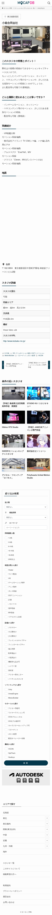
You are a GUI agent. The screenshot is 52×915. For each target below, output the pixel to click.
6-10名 (7, 353)
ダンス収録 (12, 591)
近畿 (5, 840)
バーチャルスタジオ (15, 679)
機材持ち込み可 (14, 661)
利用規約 (7, 885)
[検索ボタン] (49, 3)
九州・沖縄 (7, 846)
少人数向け (12, 636)
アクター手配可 (14, 708)
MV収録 (11, 612)
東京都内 (7, 823)
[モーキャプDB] (26, 3)
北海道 (6, 812)
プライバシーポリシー (12, 891)
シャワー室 (12, 666)
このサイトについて (11, 868)
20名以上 (11, 559)
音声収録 (11, 608)
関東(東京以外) (9, 829)
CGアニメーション (37, 353)
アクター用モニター (15, 674)
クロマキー (12, 627)
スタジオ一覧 (8, 863)
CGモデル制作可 (14, 721)
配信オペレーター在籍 (16, 738)
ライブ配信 (12, 574)
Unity (10, 689)
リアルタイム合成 (14, 616)
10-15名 (11, 550)
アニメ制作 (12, 586)
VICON (40, 355)
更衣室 (10, 670)
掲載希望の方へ (9, 874)
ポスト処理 (31, 355)
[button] (4, 37)
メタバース (12, 604)
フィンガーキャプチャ (16, 644)
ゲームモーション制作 (23, 353)
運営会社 (7, 896)
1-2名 (10, 538)
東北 (5, 818)
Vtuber (10, 570)
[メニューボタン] (3, 3)
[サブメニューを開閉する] (47, 818)
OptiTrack (11, 753)
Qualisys (11, 757)
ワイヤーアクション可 (16, 712)
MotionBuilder (9, 355)
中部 (5, 834)
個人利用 (11, 649)
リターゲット (22, 355)
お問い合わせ (8, 902)
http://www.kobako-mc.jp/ (14, 340)
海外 (5, 851)
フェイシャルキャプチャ (17, 640)
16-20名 (11, 555)
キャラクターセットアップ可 (19, 725)
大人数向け (12, 631)
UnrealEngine (13, 693)
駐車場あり (12, 653)
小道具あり (12, 657)
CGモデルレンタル (15, 717)
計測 (10, 599)
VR (14, 353)
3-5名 (10, 542)
